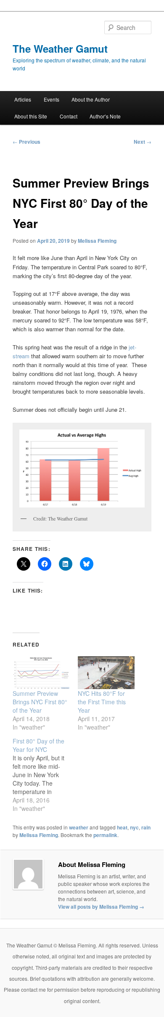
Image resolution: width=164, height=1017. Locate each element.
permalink (105, 835)
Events (51, 99)
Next (142, 141)
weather (78, 827)
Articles (22, 99)
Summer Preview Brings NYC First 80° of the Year (40, 701)
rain (146, 827)
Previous (26, 141)
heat (122, 827)
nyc (134, 827)
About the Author (90, 99)
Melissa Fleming (97, 240)
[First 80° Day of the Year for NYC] (45, 775)
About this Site (30, 116)
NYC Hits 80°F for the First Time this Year (102, 701)
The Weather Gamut (60, 48)
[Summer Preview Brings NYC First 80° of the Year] (41, 672)
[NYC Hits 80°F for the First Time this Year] (106, 672)
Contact (68, 116)
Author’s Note (105, 116)
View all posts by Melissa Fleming (101, 906)
